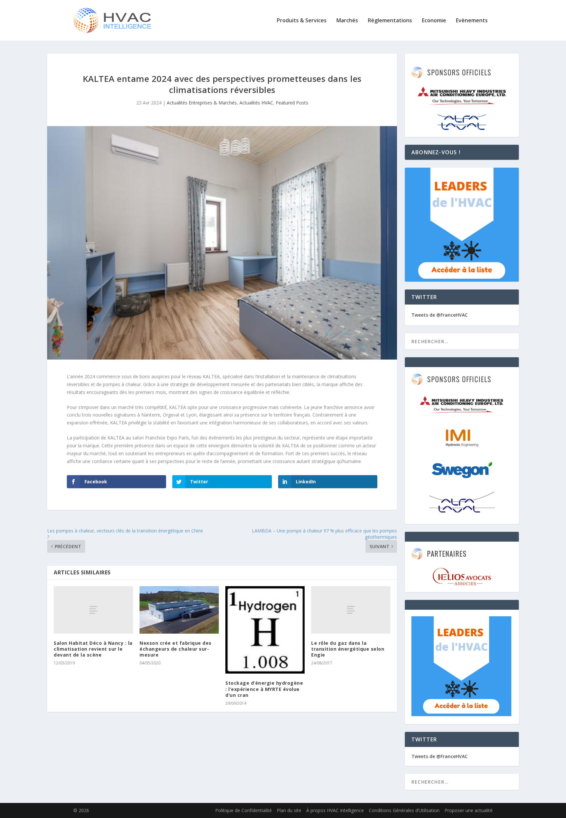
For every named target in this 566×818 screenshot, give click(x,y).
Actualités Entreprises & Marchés (202, 103)
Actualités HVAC (256, 103)
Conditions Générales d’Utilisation (404, 810)
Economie (434, 21)
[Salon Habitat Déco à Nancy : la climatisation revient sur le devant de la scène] (93, 610)
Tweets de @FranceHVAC (439, 315)
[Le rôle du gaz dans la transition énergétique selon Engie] (350, 610)
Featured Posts (292, 103)
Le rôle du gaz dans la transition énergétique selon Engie (347, 649)
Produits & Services (302, 21)
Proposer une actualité (468, 810)
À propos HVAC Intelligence (335, 810)
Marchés (347, 21)
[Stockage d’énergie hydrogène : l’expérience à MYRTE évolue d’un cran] (265, 630)
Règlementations (390, 21)
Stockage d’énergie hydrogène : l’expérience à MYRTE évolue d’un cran (264, 689)
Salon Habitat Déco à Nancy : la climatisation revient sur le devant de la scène (93, 649)
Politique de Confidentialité (243, 810)
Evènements (472, 21)
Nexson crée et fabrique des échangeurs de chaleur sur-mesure (176, 649)
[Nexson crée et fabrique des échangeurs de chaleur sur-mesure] (179, 610)
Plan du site (289, 810)
